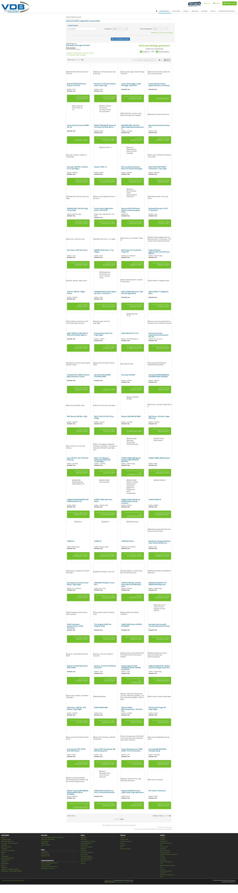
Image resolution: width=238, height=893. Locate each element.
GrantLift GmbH (164, 847)
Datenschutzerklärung (125, 848)
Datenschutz (16, 880)
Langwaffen (4, 848)
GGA (161, 845)
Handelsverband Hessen (166, 871)
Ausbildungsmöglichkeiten (87, 858)
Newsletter (83, 863)
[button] (156, 11)
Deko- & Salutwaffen (6, 847)
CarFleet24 (162, 839)
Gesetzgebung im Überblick (47, 868)
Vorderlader (4, 861)
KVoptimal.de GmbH (165, 852)
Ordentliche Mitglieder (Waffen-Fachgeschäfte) (52, 837)
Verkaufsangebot (163, 52)
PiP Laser (162, 856)
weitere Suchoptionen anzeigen (163, 33)
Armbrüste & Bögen (6, 839)
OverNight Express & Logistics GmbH (169, 854)
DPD (161, 867)
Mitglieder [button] (176, 11)
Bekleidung (4, 867)
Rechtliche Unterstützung (166, 861)
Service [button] (186, 11)
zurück (78, 60)
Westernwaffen (5, 863)
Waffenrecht (83, 850)
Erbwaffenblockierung (86, 860)
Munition (3, 852)
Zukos (161, 876)
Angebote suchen (121, 39)
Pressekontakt (44, 852)
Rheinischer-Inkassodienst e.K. (167, 874)
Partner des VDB (124, 839)
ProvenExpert (163, 860)
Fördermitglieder (45, 841)
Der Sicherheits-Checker (165, 843)
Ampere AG (162, 837)
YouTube (131, 882)
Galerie (167, 60)
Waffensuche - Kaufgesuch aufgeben (10, 869)
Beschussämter (84, 854)
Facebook (126, 882)
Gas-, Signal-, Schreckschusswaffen (9, 843)
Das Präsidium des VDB (126, 841)
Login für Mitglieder (46, 845)
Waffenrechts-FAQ (45, 855)
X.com (122, 882)
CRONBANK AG (163, 841)
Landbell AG (163, 873)
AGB (121, 847)
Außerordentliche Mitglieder (48, 839)
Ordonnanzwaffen (5, 860)
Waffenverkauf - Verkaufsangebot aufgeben (11, 871)
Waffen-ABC (83, 848)
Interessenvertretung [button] (226, 11)
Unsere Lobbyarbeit (46, 864)
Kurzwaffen (4, 845)
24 (164, 816)
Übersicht (3, 837)
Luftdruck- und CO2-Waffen (8, 850)
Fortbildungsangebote (86, 843)
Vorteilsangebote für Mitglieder (88, 841)
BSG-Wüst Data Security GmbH (167, 865)
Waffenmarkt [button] (164, 11)
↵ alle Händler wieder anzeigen (76, 55)
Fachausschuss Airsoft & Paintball (49, 866)
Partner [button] (204, 11)
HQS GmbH (163, 848)
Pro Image (162, 858)
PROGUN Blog (84, 845)
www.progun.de (109, 880)
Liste (161, 60)
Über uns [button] (195, 11)
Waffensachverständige (86, 856)
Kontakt (122, 843)
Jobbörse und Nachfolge (86, 847)
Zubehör (3, 865)
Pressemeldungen (45, 854)
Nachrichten (83, 837)
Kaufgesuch (146, 52)
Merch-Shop (84, 839)
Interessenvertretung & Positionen (49, 863)
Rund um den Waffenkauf (87, 852)
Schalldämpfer (4, 856)
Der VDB (122, 837)
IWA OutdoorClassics (165, 850)
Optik (2, 854)
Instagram (117, 882)
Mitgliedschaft (44, 843)
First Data (162, 869)
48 (167, 816)
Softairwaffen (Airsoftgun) (7, 858)
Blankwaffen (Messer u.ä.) (7, 841)
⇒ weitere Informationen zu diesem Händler (80, 53)
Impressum (123, 845)
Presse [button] (212, 11)
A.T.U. (161, 863)
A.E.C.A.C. (83, 861)
